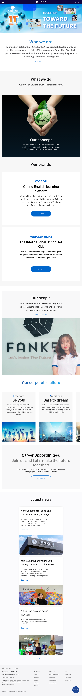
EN (78, 2)
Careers (36, 680)
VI (75, 2)
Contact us (37, 686)
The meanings (52, 680)
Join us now (41, 478)
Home (16, 668)
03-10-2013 (11, 674)
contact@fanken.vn (9, 685)
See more (41, 214)
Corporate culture (53, 683)
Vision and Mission (54, 674)
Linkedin (68, 674)
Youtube (68, 680)
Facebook (68, 677)
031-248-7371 (8, 677)
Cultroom (36, 683)
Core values (52, 677)
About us (36, 677)
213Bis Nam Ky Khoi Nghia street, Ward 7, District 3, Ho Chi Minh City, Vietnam (15, 681)
